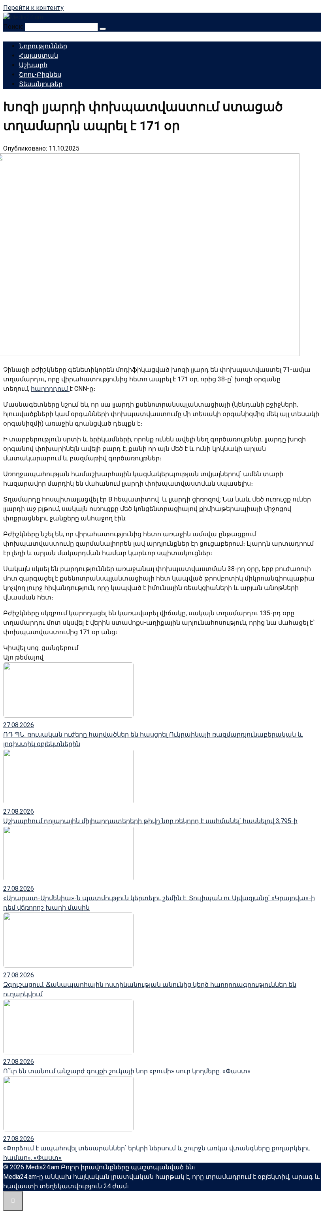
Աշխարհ (33, 65)
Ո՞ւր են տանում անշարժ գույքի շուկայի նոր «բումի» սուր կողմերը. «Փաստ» (127, 1071)
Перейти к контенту (33, 7)
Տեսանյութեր (40, 84)
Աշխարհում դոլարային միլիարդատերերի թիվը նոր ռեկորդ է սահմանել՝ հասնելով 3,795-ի (150, 821)
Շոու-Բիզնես (40, 74)
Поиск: (14, 26)
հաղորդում (50, 388)
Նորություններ (43, 46)
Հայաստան (38, 55)
